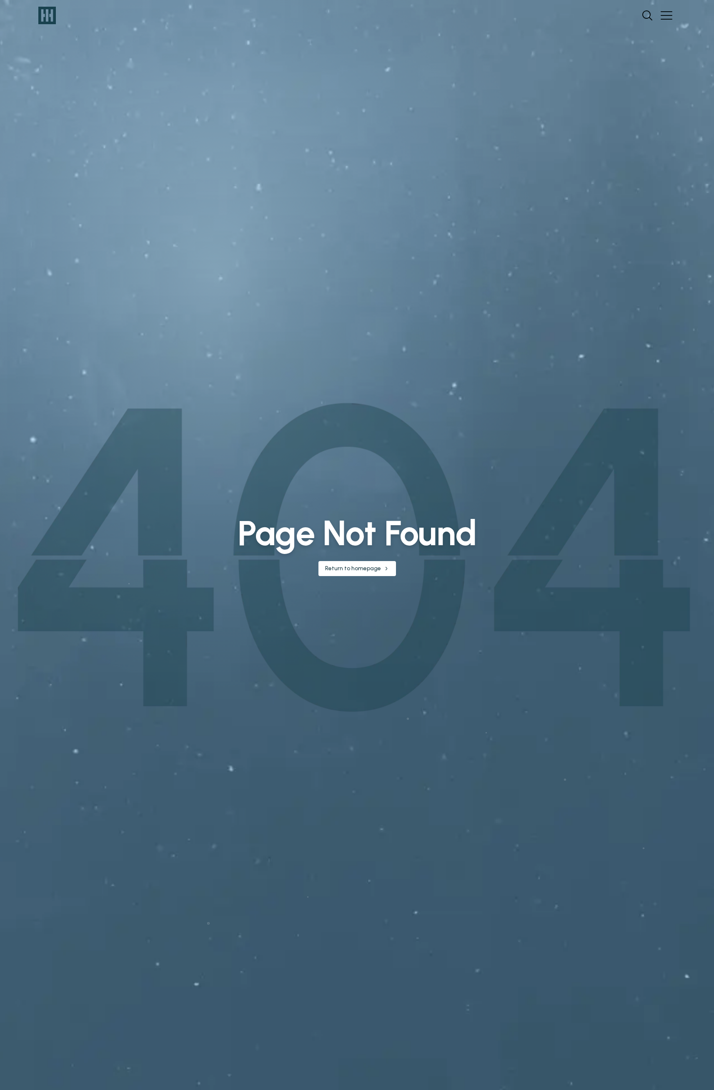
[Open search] (647, 15)
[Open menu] (666, 15)
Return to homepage (353, 568)
